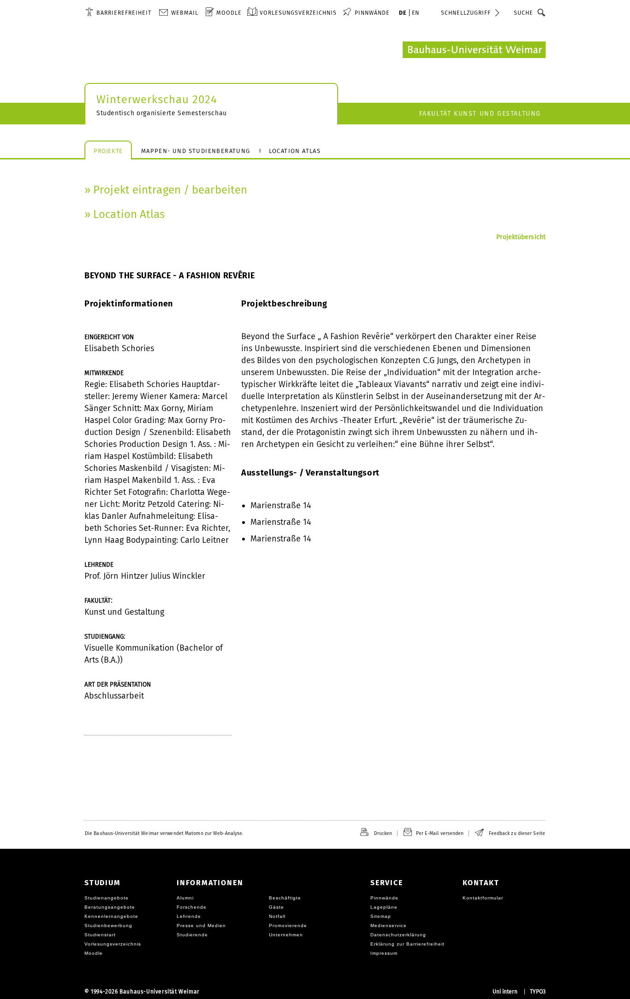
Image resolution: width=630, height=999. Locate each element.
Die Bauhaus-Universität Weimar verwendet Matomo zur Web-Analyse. (164, 833)
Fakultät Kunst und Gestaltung (480, 114)
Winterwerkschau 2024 (156, 99)
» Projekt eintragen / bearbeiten (165, 189)
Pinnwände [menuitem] (372, 12)
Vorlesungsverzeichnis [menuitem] (298, 12)
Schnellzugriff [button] (466, 12)
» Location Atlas (124, 214)
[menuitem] (118, 12)
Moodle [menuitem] (229, 12)
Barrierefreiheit (123, 12)
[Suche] (541, 12)
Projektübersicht (521, 237)
